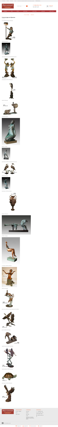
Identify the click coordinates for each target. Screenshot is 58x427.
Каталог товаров (18, 411)
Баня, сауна (52, 11)
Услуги (15, 0)
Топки (17, 11)
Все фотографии (26, 14)
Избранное (32, 14)
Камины (5, 11)
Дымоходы (25, 11)
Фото (16, 412)
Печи (12, 11)
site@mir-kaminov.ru (41, 415)
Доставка (11, 0)
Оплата (8, 0)
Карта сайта (18, 414)
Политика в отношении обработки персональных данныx (26, 0)
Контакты (3, 0)
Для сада (43, 11)
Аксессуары (34, 11)
